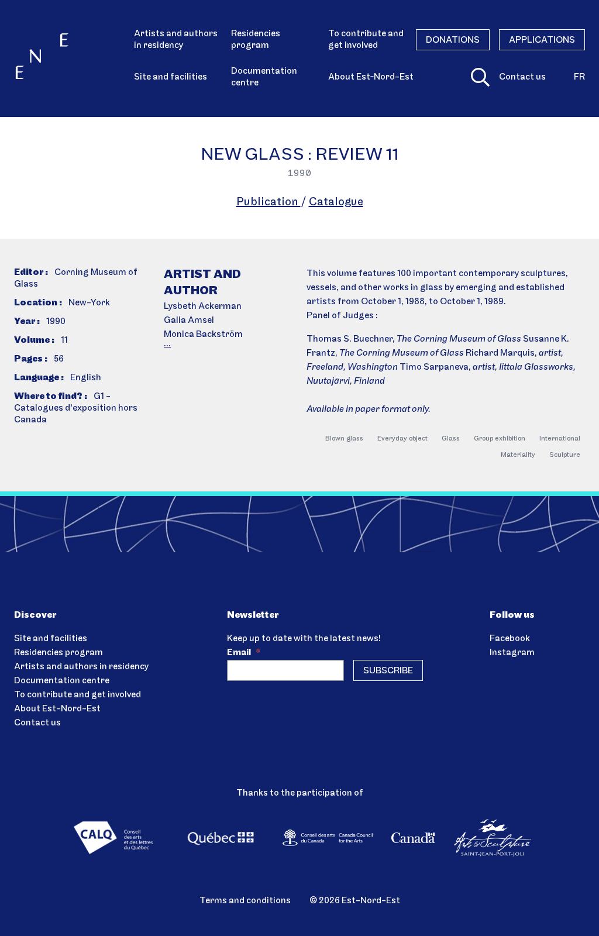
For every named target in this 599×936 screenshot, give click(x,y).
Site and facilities (170, 77)
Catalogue (336, 202)
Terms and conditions (245, 901)
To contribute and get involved (366, 39)
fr (579, 77)
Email (243, 653)
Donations (453, 40)
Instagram (512, 653)
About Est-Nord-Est (57, 709)
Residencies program (255, 39)
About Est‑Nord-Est (371, 77)
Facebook (510, 639)
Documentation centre (264, 77)
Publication (268, 202)
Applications (542, 40)
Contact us (522, 77)
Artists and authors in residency (176, 39)
